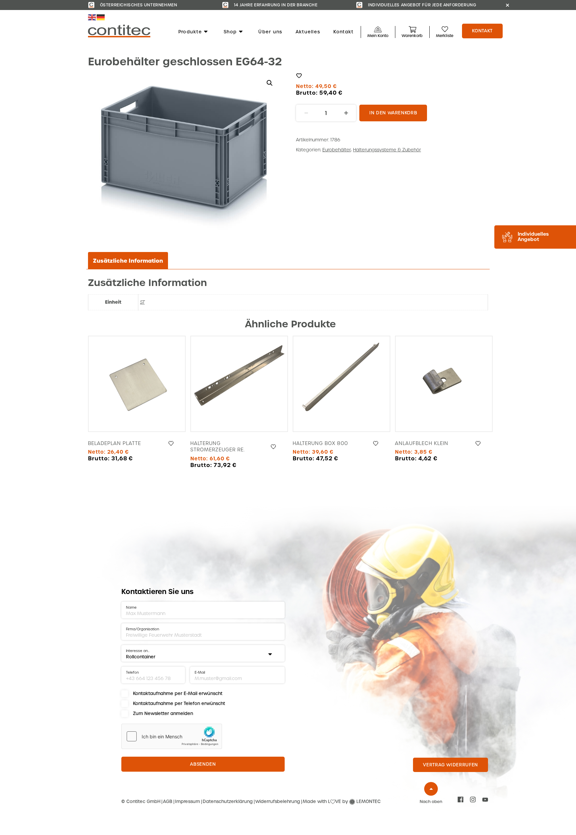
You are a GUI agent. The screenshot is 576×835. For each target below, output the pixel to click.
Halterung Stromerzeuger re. (217, 446)
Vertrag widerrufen (450, 765)
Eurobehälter (336, 150)
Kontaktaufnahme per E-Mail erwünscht (177, 693)
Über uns (270, 32)
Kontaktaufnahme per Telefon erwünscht (179, 703)
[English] (92, 17)
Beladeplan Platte (114, 443)
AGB (167, 801)
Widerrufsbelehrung (277, 801)
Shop (230, 32)
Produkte (190, 32)
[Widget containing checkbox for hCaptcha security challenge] (171, 736)
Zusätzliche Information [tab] (128, 260)
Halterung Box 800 (320, 443)
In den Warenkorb (393, 113)
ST (142, 302)
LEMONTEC (368, 801)
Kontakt (343, 32)
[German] (101, 17)
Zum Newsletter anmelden (163, 713)
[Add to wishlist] (299, 76)
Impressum (187, 801)
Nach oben (431, 801)
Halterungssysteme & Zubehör (387, 150)
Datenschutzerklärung (228, 801)
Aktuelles (308, 32)
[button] (270, 83)
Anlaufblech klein (421, 443)
